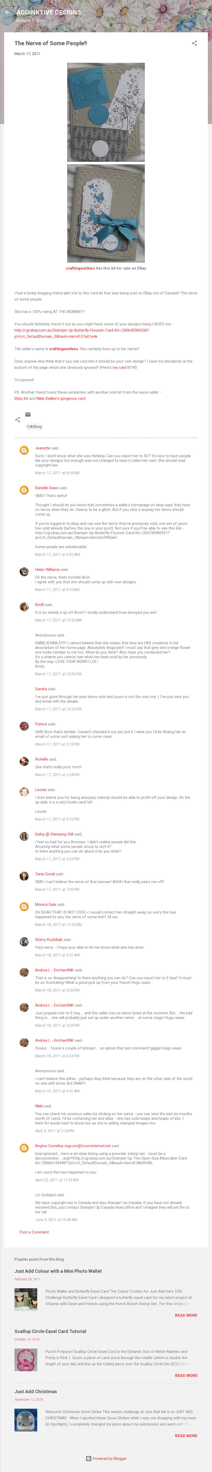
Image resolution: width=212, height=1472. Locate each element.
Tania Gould (45, 874)
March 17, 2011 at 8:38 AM (57, 473)
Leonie (41, 789)
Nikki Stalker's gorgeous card (60, 398)
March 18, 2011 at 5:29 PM (57, 1025)
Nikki (39, 1106)
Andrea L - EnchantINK (54, 970)
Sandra (41, 689)
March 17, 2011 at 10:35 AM (58, 620)
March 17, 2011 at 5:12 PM (57, 819)
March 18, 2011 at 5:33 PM (57, 1056)
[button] (194, 44)
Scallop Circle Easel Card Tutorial (50, 1331)
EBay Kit (21, 398)
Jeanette (42, 448)
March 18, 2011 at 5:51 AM (57, 955)
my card (119, 367)
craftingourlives (80, 268)
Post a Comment (34, 1232)
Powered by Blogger (109, 1458)
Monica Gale (45, 904)
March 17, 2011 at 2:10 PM (57, 744)
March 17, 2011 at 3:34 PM (57, 774)
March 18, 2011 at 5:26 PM (57, 990)
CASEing (34, 426)
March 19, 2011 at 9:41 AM (57, 1091)
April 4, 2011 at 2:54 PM (54, 1131)
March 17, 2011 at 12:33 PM (58, 709)
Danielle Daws (46, 488)
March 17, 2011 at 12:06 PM (58, 674)
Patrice (41, 724)
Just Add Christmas (35, 1391)
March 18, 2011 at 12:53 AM (58, 924)
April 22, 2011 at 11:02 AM (57, 1180)
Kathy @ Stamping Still (54, 834)
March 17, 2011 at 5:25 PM (57, 859)
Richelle (41, 759)
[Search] (205, 14)
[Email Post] (28, 416)
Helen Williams (47, 569)
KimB (39, 604)
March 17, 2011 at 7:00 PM (57, 889)
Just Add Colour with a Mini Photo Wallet (58, 1271)
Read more (186, 1315)
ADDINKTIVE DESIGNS (49, 12)
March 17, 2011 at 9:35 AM (57, 589)
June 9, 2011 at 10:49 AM (56, 1219)
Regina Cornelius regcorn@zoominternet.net (73, 1146)
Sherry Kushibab (49, 939)
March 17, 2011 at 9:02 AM (57, 554)
